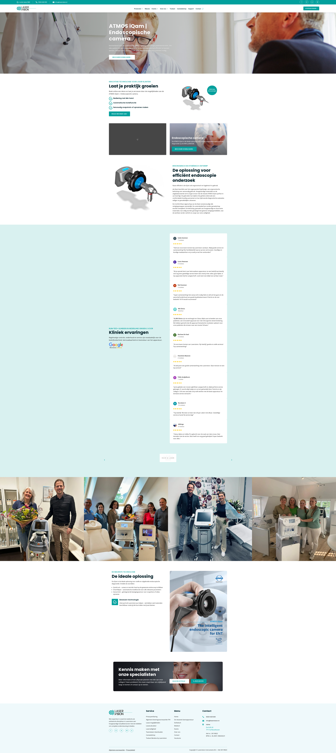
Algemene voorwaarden (117, 750)
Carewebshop (181, 9)
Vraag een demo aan (119, 114)
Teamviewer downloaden (154, 732)
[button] (104, 460)
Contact (198, 9)
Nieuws (147, 9)
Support (191, 9)
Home (176, 717)
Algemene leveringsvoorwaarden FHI (158, 720)
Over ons (163, 9)
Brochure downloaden (121, 57)
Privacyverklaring (151, 717)
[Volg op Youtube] (317, 2)
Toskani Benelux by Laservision (156, 738)
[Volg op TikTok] (131, 730)
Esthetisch (177, 723)
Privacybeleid (130, 750)
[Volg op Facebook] (301, 2)
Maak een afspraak (178, 681)
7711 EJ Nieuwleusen (213, 730)
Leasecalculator (151, 726)
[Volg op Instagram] (306, 2)
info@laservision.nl (61, 2)
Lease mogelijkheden (153, 723)
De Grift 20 (209, 727)
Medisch (177, 726)
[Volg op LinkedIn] (312, 2)
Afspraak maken (310, 8)
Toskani (172, 9)
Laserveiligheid (151, 729)
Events (154, 9)
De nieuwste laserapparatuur (184, 720)
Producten (137, 9)
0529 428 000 (42, 2)
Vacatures (177, 738)
